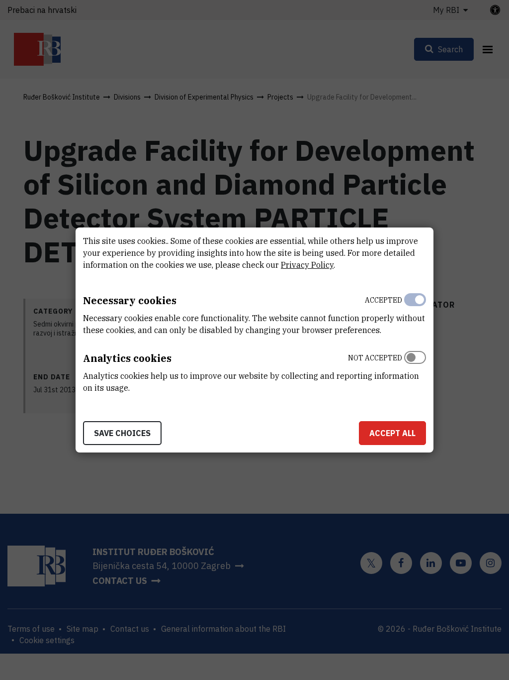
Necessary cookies (129, 300)
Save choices (122, 433)
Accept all (392, 433)
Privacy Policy (307, 265)
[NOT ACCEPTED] (415, 370)
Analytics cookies (127, 358)
